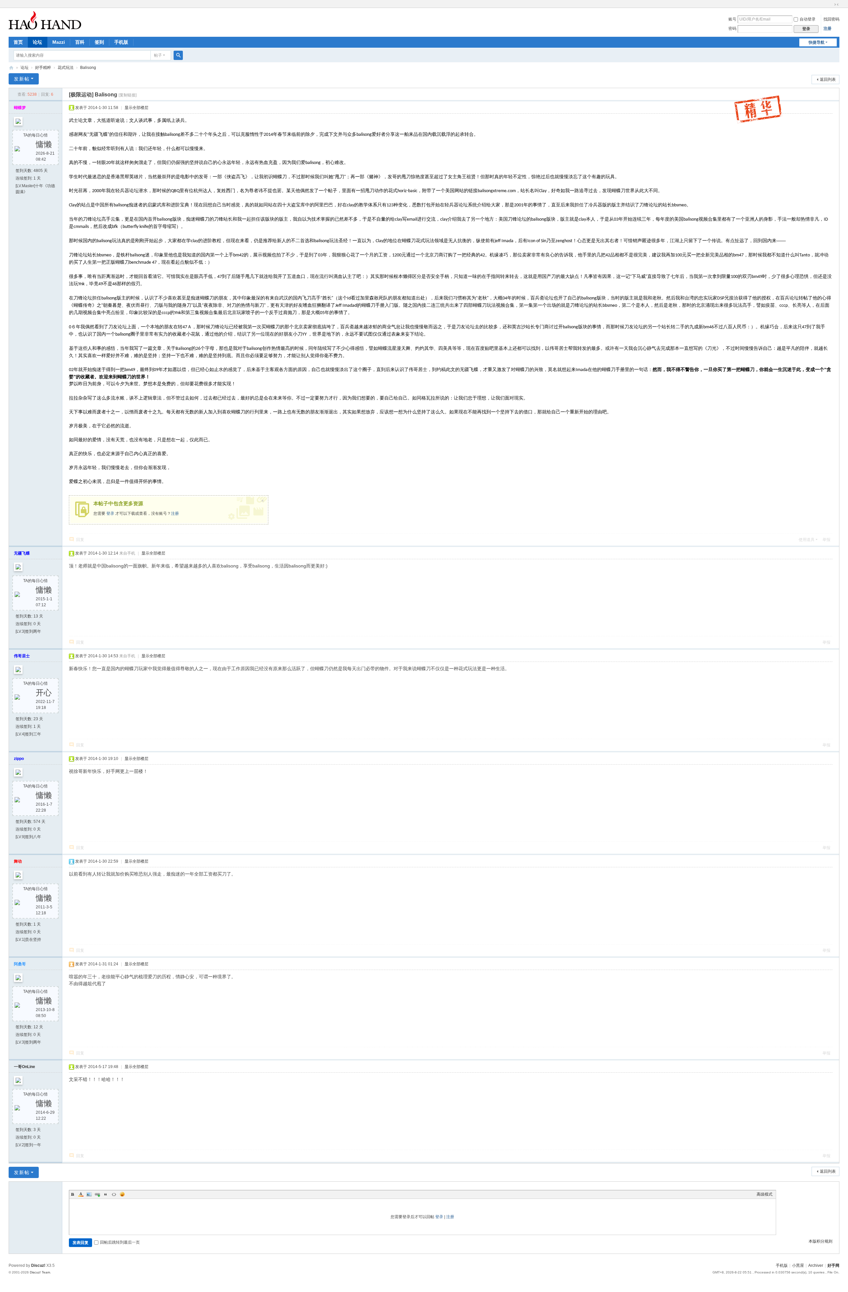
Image (89, 1194)
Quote (105, 1194)
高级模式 (764, 1194)
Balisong (88, 67)
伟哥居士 (22, 656)
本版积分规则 (820, 1241)
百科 (79, 42)
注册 (827, 28)
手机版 (121, 42)
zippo (19, 758)
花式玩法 (66, 67)
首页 (18, 42)
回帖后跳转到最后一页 (120, 1242)
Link (97, 1194)
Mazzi (58, 42)
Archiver (815, 1265)
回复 (80, 539)
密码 (732, 28)
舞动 (18, 861)
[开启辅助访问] (830, 5)
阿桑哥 (20, 964)
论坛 (37, 42)
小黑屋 (798, 1265)
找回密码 (831, 19)
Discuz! (38, 1265)
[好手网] (45, 20)
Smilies (122, 1194)
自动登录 (808, 19)
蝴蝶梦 (20, 107)
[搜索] (178, 55)
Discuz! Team (40, 1272)
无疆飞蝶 (22, 553)
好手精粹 (43, 67)
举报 (826, 539)
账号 (732, 19)
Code (114, 1194)
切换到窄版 (836, 5)
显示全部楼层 (136, 107)
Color (81, 1194)
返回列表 (828, 79)
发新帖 (22, 78)
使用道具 (807, 539)
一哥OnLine (24, 1066)
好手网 (11, 68)
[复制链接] (127, 95)
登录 (110, 513)
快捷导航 (816, 42)
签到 (99, 42)
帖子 (158, 55)
